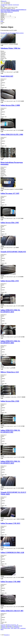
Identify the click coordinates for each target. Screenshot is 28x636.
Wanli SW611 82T (7, 76)
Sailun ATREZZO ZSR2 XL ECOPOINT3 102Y (10, 462)
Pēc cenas (8, 33)
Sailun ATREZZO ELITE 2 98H (12, 134)
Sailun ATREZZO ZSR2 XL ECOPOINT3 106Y (10, 342)
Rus (3, 6)
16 (17, 624)
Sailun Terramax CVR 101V (10, 523)
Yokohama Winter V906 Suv (10, 48)
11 (9, 624)
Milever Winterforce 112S (10, 372)
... (16, 624)
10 (8, 624)
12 (11, 624)
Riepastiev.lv (7, 634)
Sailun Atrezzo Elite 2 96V (10, 222)
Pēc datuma (3, 33)
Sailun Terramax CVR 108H (10, 581)
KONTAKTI (16, 4)
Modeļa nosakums (20, 33)
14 (13, 624)
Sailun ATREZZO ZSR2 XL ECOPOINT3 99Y (10, 431)
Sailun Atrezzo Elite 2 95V (10, 281)
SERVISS (10, 4)
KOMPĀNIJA (4, 4)
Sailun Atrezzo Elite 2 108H (10, 105)
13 (12, 624)
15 (15, 624)
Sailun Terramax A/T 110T (10, 193)
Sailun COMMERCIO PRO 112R (12, 552)
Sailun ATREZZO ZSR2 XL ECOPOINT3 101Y (10, 311)
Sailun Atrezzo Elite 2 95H (10, 401)
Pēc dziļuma (12, 33)
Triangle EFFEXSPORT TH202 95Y (13, 252)
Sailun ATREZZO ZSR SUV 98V (12, 611)
